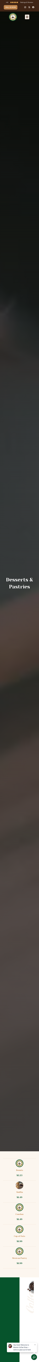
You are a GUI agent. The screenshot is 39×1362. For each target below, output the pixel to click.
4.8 (7, 2)
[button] (10, 7)
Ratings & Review (26, 2)
